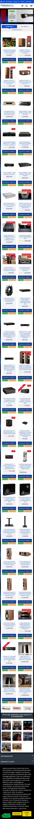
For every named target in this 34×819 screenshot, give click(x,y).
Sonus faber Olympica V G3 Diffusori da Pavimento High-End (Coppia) (9, 594)
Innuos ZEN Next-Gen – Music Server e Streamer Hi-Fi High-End (25, 144)
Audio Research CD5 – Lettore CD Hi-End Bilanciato (25, 269)
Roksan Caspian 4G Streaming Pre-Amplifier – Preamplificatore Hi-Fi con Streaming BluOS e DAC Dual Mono (9, 334)
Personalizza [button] (17, 813)
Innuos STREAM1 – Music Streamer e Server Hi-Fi (9, 173)
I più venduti (25, 26)
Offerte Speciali (17, 29)
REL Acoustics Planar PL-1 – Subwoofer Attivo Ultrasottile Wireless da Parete (25, 499)
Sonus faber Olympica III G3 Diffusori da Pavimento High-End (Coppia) (25, 594)
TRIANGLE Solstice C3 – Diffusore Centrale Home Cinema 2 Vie (25, 82)
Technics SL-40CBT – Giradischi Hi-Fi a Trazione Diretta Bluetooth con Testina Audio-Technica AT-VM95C (25, 433)
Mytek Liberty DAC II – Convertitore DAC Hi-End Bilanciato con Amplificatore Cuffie (9, 237)
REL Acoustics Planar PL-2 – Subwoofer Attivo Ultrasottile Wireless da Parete (9, 499)
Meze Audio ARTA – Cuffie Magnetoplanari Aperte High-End (9, 300)
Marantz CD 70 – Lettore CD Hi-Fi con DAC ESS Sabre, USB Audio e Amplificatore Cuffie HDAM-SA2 (25, 334)
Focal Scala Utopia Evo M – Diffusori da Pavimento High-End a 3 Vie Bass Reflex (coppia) (25, 466)
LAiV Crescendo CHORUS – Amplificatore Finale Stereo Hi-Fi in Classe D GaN (9, 401)
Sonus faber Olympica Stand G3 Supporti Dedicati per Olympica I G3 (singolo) (25, 531)
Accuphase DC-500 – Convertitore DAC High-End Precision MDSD (9, 113)
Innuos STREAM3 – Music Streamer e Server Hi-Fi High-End (25, 174)
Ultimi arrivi (9, 26)
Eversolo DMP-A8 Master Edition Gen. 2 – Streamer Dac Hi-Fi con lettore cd (9, 144)
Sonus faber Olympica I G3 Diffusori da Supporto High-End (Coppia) (9, 624)
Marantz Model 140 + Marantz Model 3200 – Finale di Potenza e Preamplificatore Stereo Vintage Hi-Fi (25, 625)
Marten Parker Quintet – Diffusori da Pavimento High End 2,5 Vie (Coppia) (9, 690)
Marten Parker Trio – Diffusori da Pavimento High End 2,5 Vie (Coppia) (25, 658)
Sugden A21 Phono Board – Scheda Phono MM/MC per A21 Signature (9, 51)
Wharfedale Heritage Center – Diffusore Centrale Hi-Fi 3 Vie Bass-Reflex (25, 401)
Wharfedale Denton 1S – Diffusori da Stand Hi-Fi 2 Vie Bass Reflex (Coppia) (9, 432)
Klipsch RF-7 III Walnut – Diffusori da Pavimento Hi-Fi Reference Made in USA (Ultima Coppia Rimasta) (25, 367)
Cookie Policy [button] (22, 808)
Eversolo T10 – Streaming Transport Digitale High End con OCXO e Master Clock (9, 658)
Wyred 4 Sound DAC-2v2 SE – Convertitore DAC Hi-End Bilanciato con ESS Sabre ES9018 (25, 205)
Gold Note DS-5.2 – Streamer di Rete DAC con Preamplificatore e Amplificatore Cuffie (9, 466)
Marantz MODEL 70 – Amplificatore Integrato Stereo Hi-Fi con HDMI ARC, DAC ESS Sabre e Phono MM (9, 368)
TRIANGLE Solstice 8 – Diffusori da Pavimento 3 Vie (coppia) (9, 82)
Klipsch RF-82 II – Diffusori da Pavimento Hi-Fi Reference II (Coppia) (9, 269)
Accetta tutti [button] (27, 813)
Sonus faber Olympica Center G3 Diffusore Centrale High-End (25, 563)
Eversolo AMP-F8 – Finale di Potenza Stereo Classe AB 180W (25, 113)
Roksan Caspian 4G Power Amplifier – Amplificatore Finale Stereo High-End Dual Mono (25, 301)
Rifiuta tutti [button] (7, 813)
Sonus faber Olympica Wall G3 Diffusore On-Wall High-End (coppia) (9, 563)
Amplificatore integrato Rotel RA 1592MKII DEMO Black (25, 237)
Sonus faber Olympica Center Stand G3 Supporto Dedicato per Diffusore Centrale (9, 531)
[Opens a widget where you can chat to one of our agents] (6, 816)
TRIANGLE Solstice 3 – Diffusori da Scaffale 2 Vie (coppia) (25, 51)
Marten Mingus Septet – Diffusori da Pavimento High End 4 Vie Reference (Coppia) (25, 690)
